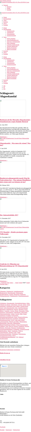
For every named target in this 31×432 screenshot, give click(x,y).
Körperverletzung (22, 317)
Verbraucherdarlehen (5, 334)
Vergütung (15, 334)
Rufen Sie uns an (5, 353)
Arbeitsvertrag (24, 306)
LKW (12, 320)
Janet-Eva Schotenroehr (13, 41)
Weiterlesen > (3, 137)
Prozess (27, 326)
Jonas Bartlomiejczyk (13, 40)
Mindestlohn (16, 323)
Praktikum (21, 326)
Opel (6, 326)
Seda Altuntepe (11, 43)
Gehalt (12, 314)
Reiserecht (16, 294)
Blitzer (2, 311)
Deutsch (5, 5)
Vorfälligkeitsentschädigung (7, 337)
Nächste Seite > (4, 284)
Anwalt (20, 305)
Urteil (18, 332)
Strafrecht (22, 294)
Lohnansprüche (4, 321)
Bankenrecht (3, 293)
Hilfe (21, 314)
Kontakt (5, 25)
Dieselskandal (11, 293)
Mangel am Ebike (14, 321)
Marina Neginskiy (12, 48)
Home (5, 17)
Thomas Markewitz (12, 46)
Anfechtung (14, 305)
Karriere (5, 22)
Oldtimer (2, 326)
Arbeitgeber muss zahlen (13, 306)
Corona (12, 311)
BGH (25, 309)
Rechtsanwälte (4, 397)
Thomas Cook (12, 332)
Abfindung (3, 303)
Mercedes (9, 323)
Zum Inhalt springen (5, 0)
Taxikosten (14, 331)
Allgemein (3, 291)
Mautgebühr (3, 323)
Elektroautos (19, 293)
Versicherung (21, 334)
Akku (27, 303)
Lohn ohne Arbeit (19, 320)
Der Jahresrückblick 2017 (9, 215)
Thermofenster (4, 332)
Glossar (2, 405)
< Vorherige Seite (4, 282)
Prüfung (2, 328)
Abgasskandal (11, 34)
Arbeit (24, 305)
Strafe (9, 331)
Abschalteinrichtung (20, 303)
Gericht (17, 314)
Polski (8, 8)
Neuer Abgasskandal (22, 325)
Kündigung (22, 318)
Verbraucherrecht (4, 296)
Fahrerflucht (17, 312)
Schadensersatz (20, 328)
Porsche (16, 326)
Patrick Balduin (11, 38)
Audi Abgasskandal (8, 308)
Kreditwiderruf (4, 294)
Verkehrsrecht (10, 31)
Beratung (21, 309)
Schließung (16, 329)
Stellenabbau (3, 331)
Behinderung (9, 309)
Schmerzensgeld (11, 35)
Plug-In (11, 326)
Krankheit (15, 318)
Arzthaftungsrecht (18, 291)
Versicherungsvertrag (5, 335)
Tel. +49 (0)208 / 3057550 (7, 356)
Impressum (9, 430)
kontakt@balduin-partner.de (7, 363)
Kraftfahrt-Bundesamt (6, 318)
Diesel (16, 311)
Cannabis (6, 311)
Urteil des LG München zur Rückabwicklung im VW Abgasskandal (14, 265)
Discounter (22, 311)
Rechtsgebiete (7, 19)
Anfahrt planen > (4, 418)
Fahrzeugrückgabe (5, 314)
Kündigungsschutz (5, 320)
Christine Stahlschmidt (13, 45)
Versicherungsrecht (23, 296)
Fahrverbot (24, 312)
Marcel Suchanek (11, 49)
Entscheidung (9, 312)
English (9, 10)
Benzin (16, 309)
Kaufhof (8, 315)
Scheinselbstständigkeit (6, 329)
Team (4, 20)
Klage (15, 317)
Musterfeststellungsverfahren (8, 325)
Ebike (27, 311)
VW (17, 337)
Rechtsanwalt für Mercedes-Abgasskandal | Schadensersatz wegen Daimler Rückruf (15, 121)
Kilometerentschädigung (6, 317)
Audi (1, 308)
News (5, 23)
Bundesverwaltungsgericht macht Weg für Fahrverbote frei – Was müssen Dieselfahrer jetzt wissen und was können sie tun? (15, 180)
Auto (16, 308)
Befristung (3, 309)
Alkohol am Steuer (5, 305)
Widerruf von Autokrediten (7, 404)
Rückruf (13, 328)
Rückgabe (8, 328)
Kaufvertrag (15, 315)
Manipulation (23, 321)
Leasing (11, 294)
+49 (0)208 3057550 (8, 421)
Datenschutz (16, 430)
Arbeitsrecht (10, 32)
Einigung (2, 312)
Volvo (13, 335)
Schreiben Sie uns (5, 359)
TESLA (20, 331)
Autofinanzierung (23, 308)
